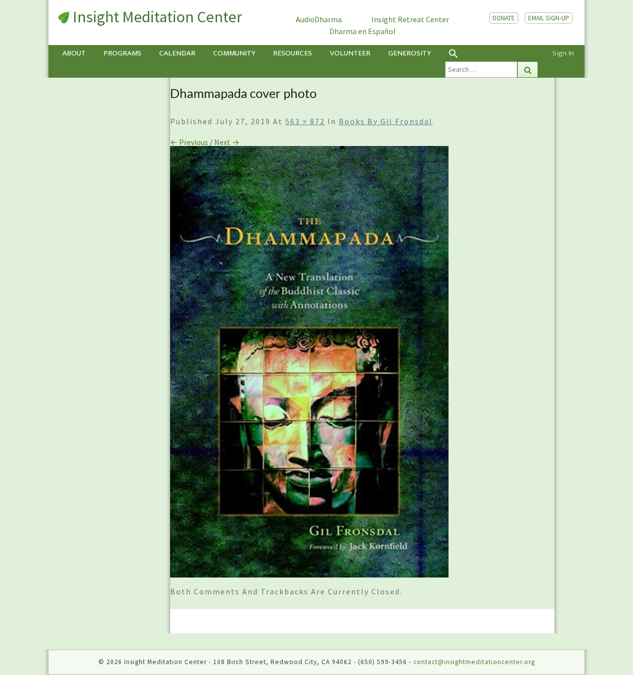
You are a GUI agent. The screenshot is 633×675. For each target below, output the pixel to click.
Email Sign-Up (548, 18)
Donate (504, 18)
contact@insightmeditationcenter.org (474, 662)
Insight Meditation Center (157, 17)
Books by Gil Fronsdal (386, 121)
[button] (491, 53)
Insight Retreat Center (410, 19)
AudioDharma (319, 19)
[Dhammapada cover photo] (309, 365)
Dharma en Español (362, 31)
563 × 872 (305, 121)
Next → (226, 142)
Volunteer (350, 53)
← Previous (189, 142)
